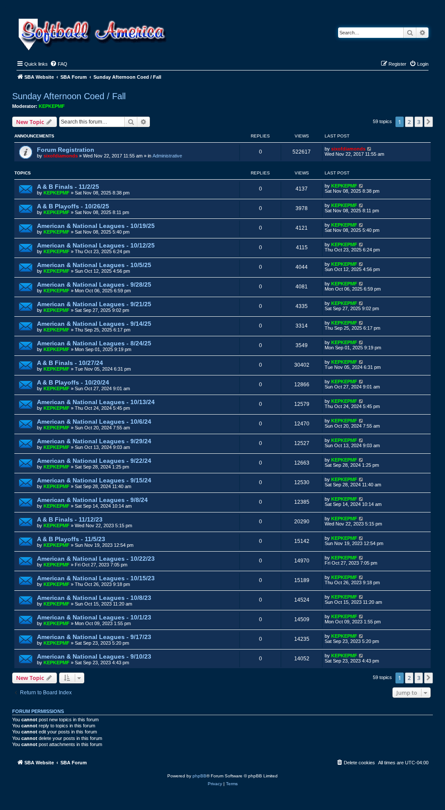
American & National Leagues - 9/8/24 (92, 499)
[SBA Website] (93, 33)
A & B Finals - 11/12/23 (70, 519)
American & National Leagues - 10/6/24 (94, 421)
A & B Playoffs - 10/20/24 (73, 382)
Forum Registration (65, 149)
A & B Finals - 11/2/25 (68, 186)
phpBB (199, 775)
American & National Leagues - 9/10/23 (94, 656)
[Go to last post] (369, 148)
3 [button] (418, 122)
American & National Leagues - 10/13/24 (96, 401)
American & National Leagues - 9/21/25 (94, 304)
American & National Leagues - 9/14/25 (94, 323)
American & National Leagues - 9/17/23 (94, 636)
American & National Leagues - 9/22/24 (94, 460)
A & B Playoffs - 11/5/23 (71, 539)
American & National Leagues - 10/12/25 (96, 245)
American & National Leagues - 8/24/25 (94, 343)
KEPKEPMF (52, 106)
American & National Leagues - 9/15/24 (94, 480)
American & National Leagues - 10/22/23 (96, 558)
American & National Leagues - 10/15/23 (96, 578)
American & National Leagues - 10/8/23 (94, 597)
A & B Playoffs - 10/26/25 (73, 206)
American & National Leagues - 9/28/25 (94, 284)
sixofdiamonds (60, 155)
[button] (428, 122)
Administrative (167, 155)
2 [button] (409, 122)
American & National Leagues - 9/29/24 (94, 441)
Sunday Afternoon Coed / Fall (69, 96)
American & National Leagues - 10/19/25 (96, 225)
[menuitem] (58, 64)
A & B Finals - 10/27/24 (70, 362)
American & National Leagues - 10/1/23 (94, 617)
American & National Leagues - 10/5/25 (94, 264)
